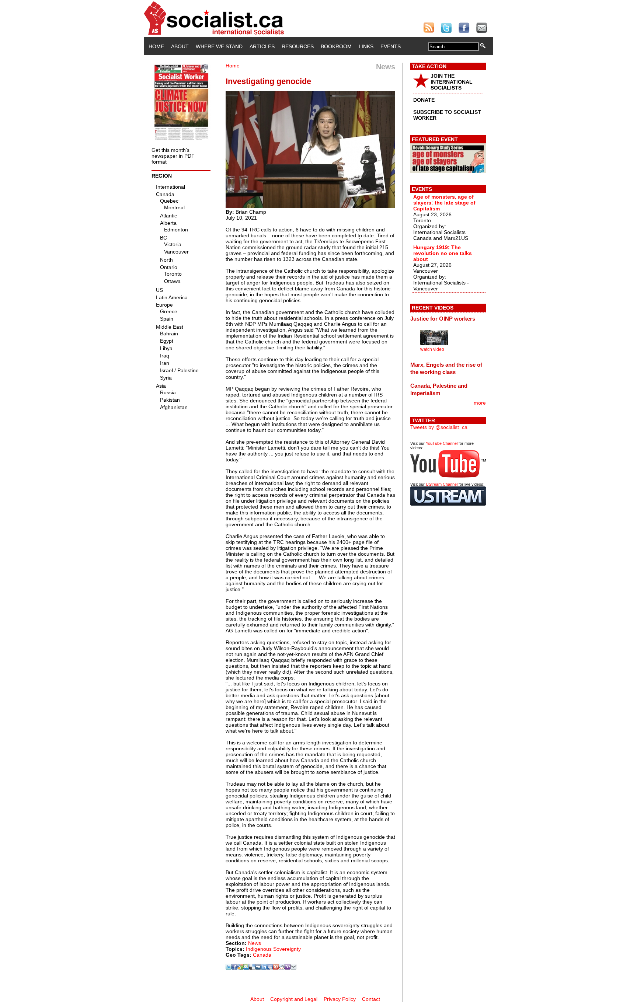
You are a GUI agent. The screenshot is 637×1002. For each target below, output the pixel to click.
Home (156, 46)
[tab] (448, 318)
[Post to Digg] (258, 968)
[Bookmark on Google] (240, 968)
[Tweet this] (229, 968)
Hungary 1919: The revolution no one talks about (442, 253)
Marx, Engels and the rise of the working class (446, 368)
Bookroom (336, 46)
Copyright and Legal (293, 999)
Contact (371, 999)
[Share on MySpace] (270, 968)
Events (390, 46)
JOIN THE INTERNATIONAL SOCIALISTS (452, 82)
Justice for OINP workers (442, 318)
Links (366, 46)
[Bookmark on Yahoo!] (287, 968)
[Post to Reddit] (282, 968)
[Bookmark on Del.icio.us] (252, 968)
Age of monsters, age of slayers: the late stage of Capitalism (444, 203)
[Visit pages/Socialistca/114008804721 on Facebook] (234, 968)
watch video (432, 349)
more (480, 403)
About (180, 46)
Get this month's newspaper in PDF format (173, 156)
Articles (262, 46)
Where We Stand (219, 46)
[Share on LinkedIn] (264, 968)
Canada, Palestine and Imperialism (438, 389)
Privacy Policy (340, 999)
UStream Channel (441, 484)
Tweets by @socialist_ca (438, 427)
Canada (262, 955)
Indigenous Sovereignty (273, 949)
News (254, 943)
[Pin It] (276, 968)
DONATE (424, 100)
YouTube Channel (441, 443)
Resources (298, 46)
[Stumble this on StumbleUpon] (246, 968)
